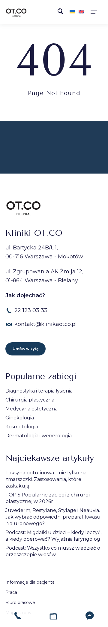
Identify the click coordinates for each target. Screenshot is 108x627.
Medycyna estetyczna (31, 409)
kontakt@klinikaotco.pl (45, 324)
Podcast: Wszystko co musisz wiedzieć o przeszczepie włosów (52, 551)
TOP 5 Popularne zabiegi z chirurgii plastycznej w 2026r (48, 498)
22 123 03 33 (30, 310)
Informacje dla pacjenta (30, 582)
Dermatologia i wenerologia (38, 436)
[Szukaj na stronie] (62, 12)
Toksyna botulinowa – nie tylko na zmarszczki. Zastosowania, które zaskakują (45, 479)
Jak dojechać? (25, 295)
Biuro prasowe (20, 602)
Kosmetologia (21, 427)
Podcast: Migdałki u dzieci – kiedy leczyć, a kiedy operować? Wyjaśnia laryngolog (53, 536)
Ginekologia (19, 418)
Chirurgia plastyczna (29, 400)
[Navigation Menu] (96, 12)
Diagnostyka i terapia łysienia (39, 391)
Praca (11, 592)
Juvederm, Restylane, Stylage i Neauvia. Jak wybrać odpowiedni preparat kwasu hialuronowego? (52, 517)
